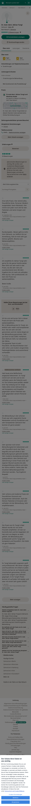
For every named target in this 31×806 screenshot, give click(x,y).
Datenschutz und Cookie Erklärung (14, 791)
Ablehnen (15, 798)
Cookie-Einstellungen (15, 794)
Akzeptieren (15, 802)
